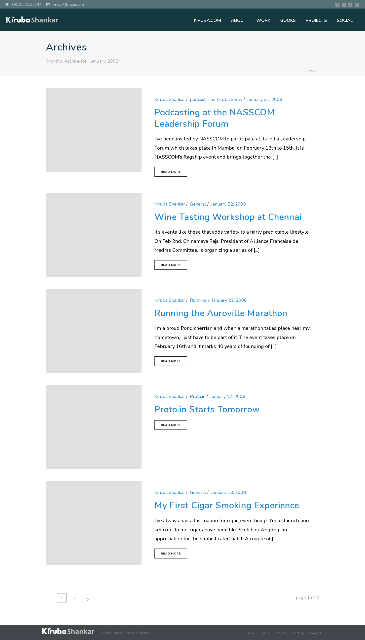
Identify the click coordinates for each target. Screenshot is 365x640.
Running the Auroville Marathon (221, 313)
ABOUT (238, 20)
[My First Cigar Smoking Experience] (94, 523)
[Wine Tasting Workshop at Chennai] (94, 234)
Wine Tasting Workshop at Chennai (228, 217)
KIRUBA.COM (207, 20)
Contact (315, 633)
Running (198, 300)
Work (266, 633)
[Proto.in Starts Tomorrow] (94, 426)
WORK (263, 20)
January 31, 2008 (264, 99)
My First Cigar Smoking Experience (226, 505)
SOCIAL (345, 20)
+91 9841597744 (26, 4)
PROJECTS (316, 20)
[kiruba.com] (68, 631)
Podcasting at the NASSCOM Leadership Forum (214, 118)
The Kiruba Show (225, 99)
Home (309, 71)
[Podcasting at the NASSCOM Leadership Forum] (94, 130)
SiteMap (298, 633)
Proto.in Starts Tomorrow (207, 409)
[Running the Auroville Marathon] (94, 330)
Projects (281, 633)
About (252, 633)
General (198, 204)
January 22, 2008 (228, 204)
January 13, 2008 (228, 492)
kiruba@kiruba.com (68, 4)
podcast (198, 99)
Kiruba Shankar (169, 99)
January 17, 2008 (227, 396)
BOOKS (288, 20)
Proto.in (197, 396)
